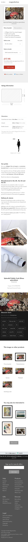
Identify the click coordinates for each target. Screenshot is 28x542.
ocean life (11, 332)
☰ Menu (3, 2)
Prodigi (8, 532)
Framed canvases (19, 486)
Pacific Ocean (13, 335)
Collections (17, 505)
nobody (4, 332)
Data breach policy (7, 521)
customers (21, 194)
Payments (5, 486)
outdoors (4, 335)
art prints (18, 37)
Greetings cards (19, 490)
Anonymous (14, 23)
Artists (16, 503)
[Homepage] (14, 2)
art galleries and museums (13, 190)
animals (4, 321)
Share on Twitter (19, 74)
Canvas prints (18, 484)
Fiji (16, 324)
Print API (3, 532)
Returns (4, 490)
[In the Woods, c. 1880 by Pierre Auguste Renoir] (7, 411)
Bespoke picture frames (13, 534)
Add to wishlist (9, 74)
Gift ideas (5, 501)
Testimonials (6, 484)
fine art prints (15, 177)
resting (21, 335)
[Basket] (26, 2)
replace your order (14, 212)
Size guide (20, 40)
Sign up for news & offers (13, 464)
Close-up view (12, 321)
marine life (12, 328)
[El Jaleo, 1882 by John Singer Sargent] (21, 431)
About (4, 483)
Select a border (8, 49)
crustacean (10, 324)
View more (14, 443)
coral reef (21, 321)
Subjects (17, 501)
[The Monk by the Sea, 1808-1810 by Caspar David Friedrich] (21, 414)
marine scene (21, 328)
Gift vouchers (6, 499)
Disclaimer (5, 525)
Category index (19, 507)
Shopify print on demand (6, 537)
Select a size (13, 40)
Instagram (17, 509)
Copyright (5, 523)
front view (4, 328)
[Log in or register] (23, 2)
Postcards (17, 488)
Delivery (3, 206)
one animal (19, 332)
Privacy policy (6, 517)
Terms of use (6, 519)
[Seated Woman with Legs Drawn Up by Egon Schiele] (7, 428)
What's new (18, 492)
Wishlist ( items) (7, 503)
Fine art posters (19, 481)
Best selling (18, 499)
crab (3, 324)
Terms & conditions (7, 515)
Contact (5, 481)
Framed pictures (19, 483)
